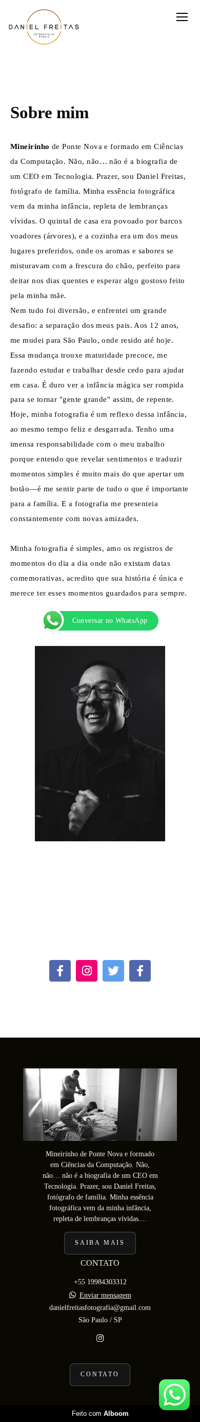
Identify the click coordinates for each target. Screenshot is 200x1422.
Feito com (100, 1413)
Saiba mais (100, 1243)
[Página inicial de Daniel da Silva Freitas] (44, 28)
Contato (100, 1374)
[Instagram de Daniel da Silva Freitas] (100, 1338)
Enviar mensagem (105, 1295)
